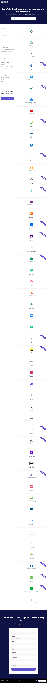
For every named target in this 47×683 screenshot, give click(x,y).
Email (12, 641)
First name (13, 646)
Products (3, 28)
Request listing (7, 98)
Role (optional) (14, 657)
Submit (23, 669)
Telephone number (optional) (17, 662)
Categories (3, 35)
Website (13, 636)
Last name (13, 652)
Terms (37, 680)
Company (13, 630)
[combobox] (23, 18)
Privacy (33, 680)
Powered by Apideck (18, 680)
